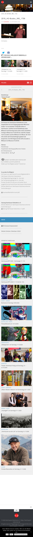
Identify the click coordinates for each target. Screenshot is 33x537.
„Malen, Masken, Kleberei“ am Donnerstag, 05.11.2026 (15, 389)
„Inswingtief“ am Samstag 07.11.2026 (11, 410)
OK (7, 534)
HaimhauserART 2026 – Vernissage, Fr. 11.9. (13, 261)
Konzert (8, 300)
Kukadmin (6, 21)
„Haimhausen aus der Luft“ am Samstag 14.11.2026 (15, 431)
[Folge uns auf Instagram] (31, 83)
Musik (7, 408)
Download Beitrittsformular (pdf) (11, 192)
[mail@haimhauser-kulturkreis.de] (28, 83)
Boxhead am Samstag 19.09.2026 (10, 303)
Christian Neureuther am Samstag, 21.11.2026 (13, 469)
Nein (11, 534)
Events (10, 280)
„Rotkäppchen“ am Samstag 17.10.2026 (12, 344)
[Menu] (31, 2)
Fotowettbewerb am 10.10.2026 (9, 324)
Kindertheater (5, 342)
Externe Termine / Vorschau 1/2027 (11, 231)
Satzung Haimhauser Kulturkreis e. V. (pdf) (14, 209)
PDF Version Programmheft (10, 226)
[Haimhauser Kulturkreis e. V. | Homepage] (3, 2)
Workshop (4, 363)
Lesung (3, 467)
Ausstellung (4, 259)
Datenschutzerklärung (21, 534)
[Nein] (31, 532)
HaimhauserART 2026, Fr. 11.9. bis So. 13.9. (12, 282)
